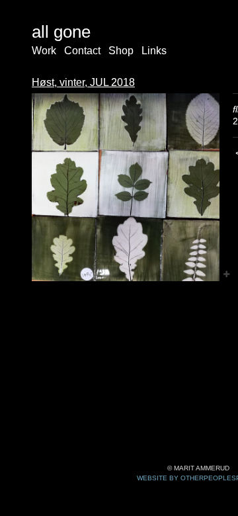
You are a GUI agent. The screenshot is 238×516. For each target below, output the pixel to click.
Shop (121, 50)
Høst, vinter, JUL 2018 (83, 82)
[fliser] (125, 187)
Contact (82, 50)
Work (44, 50)
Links (154, 50)
